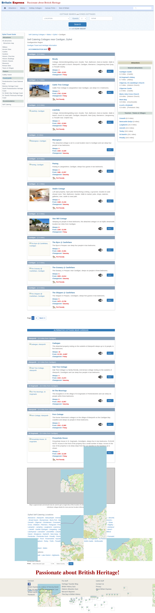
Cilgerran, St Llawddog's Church (131, 83)
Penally (122, 138)
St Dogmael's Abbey (127, 77)
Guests (75, 18)
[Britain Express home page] (12, 2)
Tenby (121, 131)
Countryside (7, 78)
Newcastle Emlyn (126, 121)
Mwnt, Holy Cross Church (129, 94)
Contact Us (100, 584)
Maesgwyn (56, 140)
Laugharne (123, 125)
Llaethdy (56, 110)
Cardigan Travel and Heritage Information (42, 45)
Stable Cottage (58, 189)
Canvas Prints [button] (50, 8)
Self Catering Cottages (37, 34)
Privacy (98, 586)
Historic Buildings (8, 59)
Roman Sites (6, 66)
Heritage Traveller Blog (70, 584)
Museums (5, 63)
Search (77, 24)
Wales (49, 34)
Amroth (122, 128)
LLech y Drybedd (125, 105)
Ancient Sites (6, 49)
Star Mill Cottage (59, 219)
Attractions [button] (12, 8)
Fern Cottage (57, 414)
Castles (4, 52)
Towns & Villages (8, 68)
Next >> (42, 318)
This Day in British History (71, 594)
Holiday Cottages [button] (35, 8)
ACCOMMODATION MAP (38, 49)
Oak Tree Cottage (59, 367)
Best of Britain (64, 8)
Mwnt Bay (123, 100)
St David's (123, 134)
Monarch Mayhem (68, 591)
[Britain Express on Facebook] (29, 584)
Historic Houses (7, 61)
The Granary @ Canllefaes (63, 267)
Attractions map (8, 43)
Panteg (55, 164)
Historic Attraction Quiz (70, 589)
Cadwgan (56, 343)
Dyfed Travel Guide (9, 34)
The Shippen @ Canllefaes (63, 293)
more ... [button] (110, 71)
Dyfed (55, 34)
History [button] (23, 8)
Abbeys (4, 47)
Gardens (5, 54)
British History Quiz (69, 586)
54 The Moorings (59, 391)
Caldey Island (6, 75)
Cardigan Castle (125, 72)
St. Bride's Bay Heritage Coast (12, 93)
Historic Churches (8, 56)
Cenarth (122, 118)
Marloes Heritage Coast (10, 86)
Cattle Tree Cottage (60, 85)
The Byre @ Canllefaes (62, 242)
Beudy (55, 59)
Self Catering (6, 104)
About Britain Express (103, 589)
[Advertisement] (13, 136)
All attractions (7, 41)
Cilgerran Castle (125, 88)
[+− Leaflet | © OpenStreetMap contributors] (71, 486)
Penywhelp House (60, 438)
